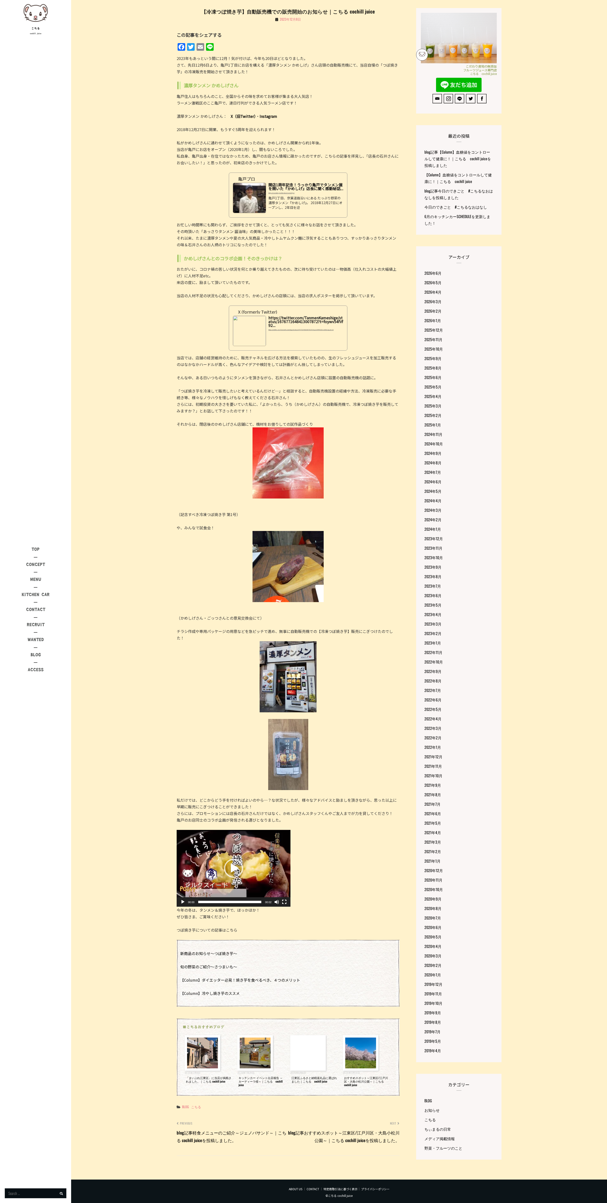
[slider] (229, 902)
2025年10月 (433, 349)
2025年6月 (432, 377)
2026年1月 (432, 320)
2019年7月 (432, 1031)
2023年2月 (432, 633)
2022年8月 (432, 681)
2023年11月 (433, 548)
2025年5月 (432, 387)
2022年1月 (432, 747)
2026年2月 (432, 311)
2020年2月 (432, 965)
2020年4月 (432, 946)
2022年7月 (432, 690)
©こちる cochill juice (339, 1196)
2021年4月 (432, 832)
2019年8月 (432, 1022)
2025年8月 (432, 368)
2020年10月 (433, 889)
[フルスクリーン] (284, 902)
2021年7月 (432, 804)
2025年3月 (432, 406)
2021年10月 (433, 775)
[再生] (182, 902)
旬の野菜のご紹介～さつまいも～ (208, 967)
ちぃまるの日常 (437, 1129)
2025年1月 (432, 425)
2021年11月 (433, 766)
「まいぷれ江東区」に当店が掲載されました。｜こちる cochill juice (208, 1079)
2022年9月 (432, 671)
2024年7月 (432, 472)
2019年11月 (433, 994)
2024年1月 (432, 529)
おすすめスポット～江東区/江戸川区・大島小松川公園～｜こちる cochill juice (366, 1081)
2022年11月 (433, 652)
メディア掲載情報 (439, 1138)
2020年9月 (432, 899)
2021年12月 (433, 756)
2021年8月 (432, 794)
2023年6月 (432, 595)
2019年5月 (432, 1041)
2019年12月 (433, 984)
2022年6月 (432, 700)
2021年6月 (432, 813)
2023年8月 (432, 576)
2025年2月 (432, 415)
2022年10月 (433, 662)
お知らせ (432, 1110)
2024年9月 (432, 453)
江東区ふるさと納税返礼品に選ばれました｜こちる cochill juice (314, 1079)
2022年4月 (432, 719)
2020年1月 (432, 975)
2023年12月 (433, 538)
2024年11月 (433, 434)
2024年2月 (432, 519)
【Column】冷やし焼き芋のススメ (210, 993)
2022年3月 (432, 728)
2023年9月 (432, 567)
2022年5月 (432, 709)
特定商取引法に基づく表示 (340, 1189)
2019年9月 (432, 1012)
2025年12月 (433, 330)
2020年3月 (432, 956)
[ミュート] (276, 902)
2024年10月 (433, 444)
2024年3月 (432, 510)
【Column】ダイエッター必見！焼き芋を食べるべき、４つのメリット (240, 980)
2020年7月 (432, 918)
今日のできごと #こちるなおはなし (455, 207)
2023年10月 (433, 557)
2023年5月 (432, 605)
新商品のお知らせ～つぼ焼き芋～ (208, 953)
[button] (233, 868)
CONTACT (313, 1189)
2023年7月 (432, 586)
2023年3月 (432, 624)
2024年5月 (432, 491)
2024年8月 (432, 463)
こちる (35, 28)
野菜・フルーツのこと (443, 1148)
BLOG (185, 1106)
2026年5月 (432, 282)
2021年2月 (432, 851)
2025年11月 (433, 339)
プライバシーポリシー (375, 1189)
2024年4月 (432, 500)
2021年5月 (432, 823)
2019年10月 (433, 1003)
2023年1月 (432, 643)
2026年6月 (432, 273)
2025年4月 (432, 396)
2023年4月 (432, 614)
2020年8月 (432, 908)
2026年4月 (432, 292)
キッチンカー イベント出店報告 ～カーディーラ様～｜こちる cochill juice (261, 1081)
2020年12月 (433, 870)
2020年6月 (432, 927)
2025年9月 (432, 358)
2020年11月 (433, 880)
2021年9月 (432, 785)
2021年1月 (432, 861)
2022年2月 (432, 738)
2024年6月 (432, 482)
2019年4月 (432, 1050)
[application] (233, 868)
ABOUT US (295, 1189)
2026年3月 (432, 301)
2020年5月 (432, 937)
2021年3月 (432, 842)
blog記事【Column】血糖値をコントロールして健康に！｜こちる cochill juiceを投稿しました (457, 158)
